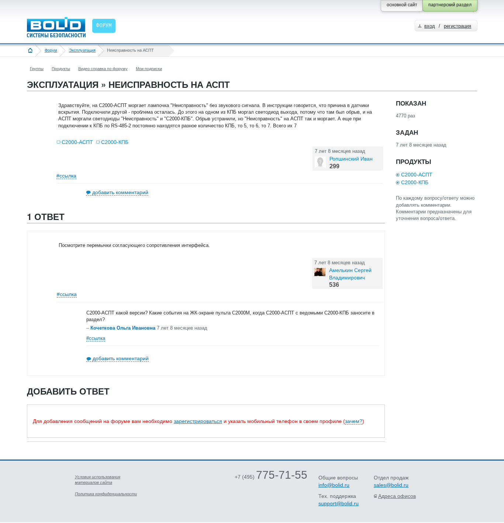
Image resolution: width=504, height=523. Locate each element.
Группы (37, 68)
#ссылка (66, 176)
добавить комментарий (120, 192)
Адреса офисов (397, 496)
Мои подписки (149, 68)
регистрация (457, 26)
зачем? (353, 421)
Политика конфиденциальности (106, 494)
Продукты (61, 68)
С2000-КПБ (114, 142)
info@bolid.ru (333, 485)
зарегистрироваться (198, 421)
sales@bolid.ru (391, 485)
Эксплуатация (82, 50)
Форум (51, 50)
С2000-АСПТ (77, 142)
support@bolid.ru (338, 503)
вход (429, 26)
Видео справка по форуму (103, 68)
